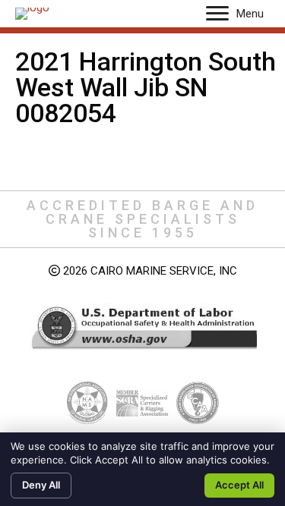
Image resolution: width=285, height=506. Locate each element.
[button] (217, 13)
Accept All (239, 485)
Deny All (41, 485)
